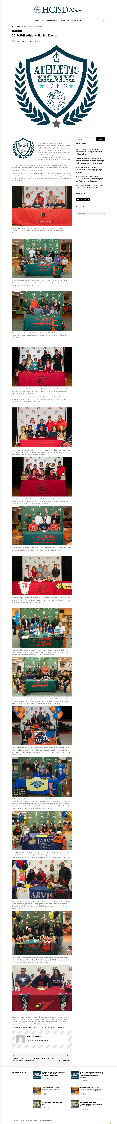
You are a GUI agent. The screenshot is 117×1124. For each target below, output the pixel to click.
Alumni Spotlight (64, 20)
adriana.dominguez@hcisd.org (39, 1040)
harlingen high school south (46, 1027)
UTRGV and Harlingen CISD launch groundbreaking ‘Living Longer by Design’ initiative (89, 170)
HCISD (58, 1027)
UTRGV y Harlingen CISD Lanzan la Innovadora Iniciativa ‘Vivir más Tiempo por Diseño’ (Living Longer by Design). (89, 179)
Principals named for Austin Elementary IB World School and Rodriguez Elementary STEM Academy (89, 152)
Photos (43, 20)
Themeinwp (48, 1120)
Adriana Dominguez (21, 41)
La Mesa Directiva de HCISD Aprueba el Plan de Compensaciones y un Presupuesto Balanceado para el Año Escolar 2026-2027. (91, 1103)
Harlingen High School (30, 1027)
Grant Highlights (76, 20)
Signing (62, 1027)
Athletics (15, 30)
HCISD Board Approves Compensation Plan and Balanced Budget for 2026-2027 (53, 1102)
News (36, 20)
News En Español (52, 20)
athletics (19, 1027)
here (70, 752)
